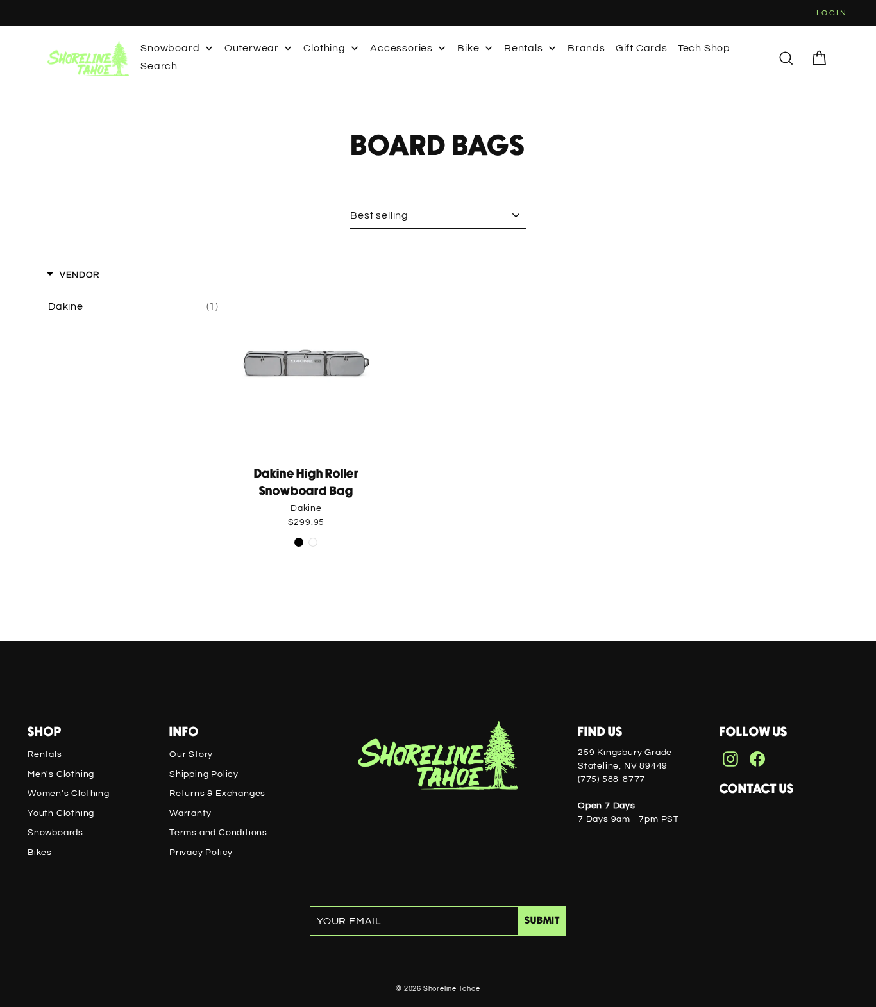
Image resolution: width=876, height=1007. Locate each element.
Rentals (45, 754)
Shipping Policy (204, 774)
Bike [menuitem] (468, 48)
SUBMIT (542, 921)
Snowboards (55, 832)
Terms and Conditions (218, 832)
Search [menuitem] (159, 66)
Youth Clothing (61, 813)
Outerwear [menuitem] (251, 48)
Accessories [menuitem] (401, 48)
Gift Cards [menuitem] (642, 48)
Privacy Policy (201, 852)
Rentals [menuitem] (523, 48)
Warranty (190, 813)
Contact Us (757, 789)
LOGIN (831, 13)
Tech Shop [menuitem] (704, 48)
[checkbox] (133, 306)
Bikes (40, 852)
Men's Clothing (61, 774)
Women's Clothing (69, 793)
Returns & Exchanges (217, 793)
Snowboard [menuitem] (169, 48)
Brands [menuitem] (586, 48)
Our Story (191, 754)
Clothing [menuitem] (324, 48)
